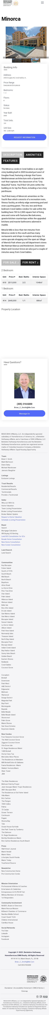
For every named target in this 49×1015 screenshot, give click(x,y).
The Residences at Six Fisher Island (14, 793)
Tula (3, 824)
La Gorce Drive (6, 588)
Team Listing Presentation (11, 509)
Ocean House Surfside (9, 827)
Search (4, 528)
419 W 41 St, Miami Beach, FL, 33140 (24, 959)
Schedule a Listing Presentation (13, 520)
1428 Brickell (6, 751)
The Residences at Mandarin (12, 760)
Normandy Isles (7, 633)
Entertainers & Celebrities (11, 889)
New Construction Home (10, 871)
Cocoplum (5, 675)
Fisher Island (6, 568)
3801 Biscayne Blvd (8, 790)
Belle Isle (4, 605)
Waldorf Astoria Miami (9, 768)
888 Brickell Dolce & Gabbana (12, 762)
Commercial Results (9, 489)
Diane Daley (5, 465)
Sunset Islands (7, 622)
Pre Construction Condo (10, 874)
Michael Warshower (8, 468)
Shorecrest (5, 718)
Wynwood (5, 695)
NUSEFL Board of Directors (11, 906)
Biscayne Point (7, 642)
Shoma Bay (5, 821)
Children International (9, 920)
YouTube (4, 931)
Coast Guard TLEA (8, 917)
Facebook (5, 939)
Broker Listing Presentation (11, 511)
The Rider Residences (9, 781)
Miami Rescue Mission (9, 909)
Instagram (5, 936)
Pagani (3, 818)
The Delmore (6, 832)
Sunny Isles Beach (8, 653)
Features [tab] (10, 160)
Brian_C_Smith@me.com (24, 407)
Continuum (5, 815)
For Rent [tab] (30, 262)
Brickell (4, 678)
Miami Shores (6, 723)
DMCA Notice (38, 988)
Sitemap (24, 991)
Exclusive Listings (8, 478)
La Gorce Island (7, 625)
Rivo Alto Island (7, 608)
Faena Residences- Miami (11, 765)
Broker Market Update (9, 514)
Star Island (5, 594)
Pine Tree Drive (7, 591)
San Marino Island (8, 614)
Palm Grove (5, 720)
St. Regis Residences (9, 835)
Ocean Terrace (7, 812)
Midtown (4, 692)
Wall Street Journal (8, 849)
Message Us (24, 413)
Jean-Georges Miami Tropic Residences (16, 787)
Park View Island (7, 631)
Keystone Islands (7, 729)
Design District (6, 698)
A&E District (6, 686)
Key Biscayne (6, 565)
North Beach (6, 580)
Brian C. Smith (6, 459)
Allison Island (6, 628)
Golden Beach (6, 656)
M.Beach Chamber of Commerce (13, 911)
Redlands (4, 662)
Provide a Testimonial (9, 495)
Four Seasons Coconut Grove (12, 737)
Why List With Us (7, 503)
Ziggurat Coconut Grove (10, 743)
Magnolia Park (6, 701)
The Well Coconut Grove (10, 740)
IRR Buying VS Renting (9, 533)
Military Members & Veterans (12, 895)
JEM (3, 774)
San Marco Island (7, 616)
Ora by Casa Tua (7, 754)
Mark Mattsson (7, 462)
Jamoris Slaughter (8, 470)
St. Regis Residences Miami (11, 748)
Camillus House (7, 923)
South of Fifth (6, 571)
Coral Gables (6, 665)
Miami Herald (6, 852)
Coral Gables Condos (24, 12)
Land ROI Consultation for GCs (13, 536)
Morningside (6, 706)
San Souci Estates (8, 726)
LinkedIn (4, 933)
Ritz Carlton (5, 798)
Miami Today (6, 860)
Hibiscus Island (7, 599)
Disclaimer (8, 988)
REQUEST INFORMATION (24, 137)
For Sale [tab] (11, 262)
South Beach (6, 574)
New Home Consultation (10, 542)
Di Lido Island (6, 611)
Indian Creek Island (8, 648)
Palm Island (5, 597)
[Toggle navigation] (42, 2)
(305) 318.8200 (24, 404)
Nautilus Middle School (10, 914)
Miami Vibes (6, 855)
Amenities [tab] (34, 154)
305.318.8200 (26, 965)
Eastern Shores (7, 659)
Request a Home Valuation (11, 517)
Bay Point (5, 703)
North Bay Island (7, 639)
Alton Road (5, 585)
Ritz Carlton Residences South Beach (15, 841)
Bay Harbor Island (8, 651)
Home (12, 12)
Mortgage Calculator (9, 531)
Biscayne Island (7, 619)
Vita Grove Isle (7, 745)
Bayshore (5, 582)
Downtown (5, 681)
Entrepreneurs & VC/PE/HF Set (13, 892)
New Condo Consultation (11, 545)
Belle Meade (5, 712)
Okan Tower (5, 771)
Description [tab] (12, 154)
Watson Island (6, 602)
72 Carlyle (5, 810)
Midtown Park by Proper (10, 784)
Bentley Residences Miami (11, 838)
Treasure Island (7, 636)
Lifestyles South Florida (10, 857)
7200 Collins (6, 804)
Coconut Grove (7, 668)
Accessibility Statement (23, 988)
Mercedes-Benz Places (10, 757)
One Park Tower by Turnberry (12, 830)
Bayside (4, 709)
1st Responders (7, 898)
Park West (5, 683)
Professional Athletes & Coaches (14, 886)
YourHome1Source (8, 863)
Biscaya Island (6, 645)
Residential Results (8, 486)
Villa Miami (5, 795)
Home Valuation (7, 506)
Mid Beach (5, 577)
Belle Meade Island (8, 715)
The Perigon (6, 801)
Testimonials (6, 492)
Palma (3, 807)
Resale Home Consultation (11, 539)
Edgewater (5, 689)
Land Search (6, 553)
